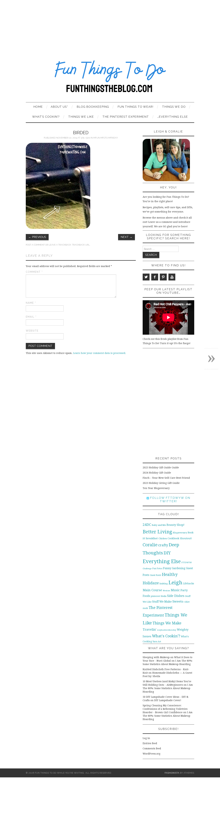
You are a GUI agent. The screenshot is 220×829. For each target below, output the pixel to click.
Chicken (162, 538)
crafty (163, 545)
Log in (146, 738)
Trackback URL (81, 244)
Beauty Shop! (175, 525)
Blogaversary (180, 532)
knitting (164, 583)
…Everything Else (172, 116)
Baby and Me (159, 525)
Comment (34, 271)
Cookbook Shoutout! (180, 538)
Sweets (177, 601)
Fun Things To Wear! (135, 106)
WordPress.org (151, 753)
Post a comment (35, 244)
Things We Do (174, 106)
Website (32, 330)
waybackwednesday (166, 630)
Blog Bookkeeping (93, 106)
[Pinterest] (163, 277)
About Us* (59, 106)
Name (31, 302)
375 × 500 (85, 137)
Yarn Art (157, 641)
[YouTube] (171, 277)
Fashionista (172, 773)
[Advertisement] (110, 26)
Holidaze (151, 583)
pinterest (155, 596)
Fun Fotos (157, 568)
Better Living (157, 531)
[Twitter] (146, 277)
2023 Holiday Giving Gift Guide (161, 483)
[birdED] (58, 185)
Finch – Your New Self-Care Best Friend (166, 477)
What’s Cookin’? (46, 116)
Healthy (170, 574)
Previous (37, 237)
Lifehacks (188, 583)
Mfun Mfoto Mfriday (105, 137)
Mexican (166, 590)
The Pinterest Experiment (125, 116)
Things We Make (166, 623)
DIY (167, 552)
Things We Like (81, 116)
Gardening (178, 568)
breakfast (152, 538)
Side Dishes (175, 596)
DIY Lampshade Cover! (167, 700)
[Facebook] (154, 277)
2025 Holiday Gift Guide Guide (161, 467)
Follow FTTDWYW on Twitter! (169, 499)
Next (126, 237)
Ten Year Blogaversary (156, 488)
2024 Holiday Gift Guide (157, 472)
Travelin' (149, 629)
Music (175, 590)
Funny (167, 568)
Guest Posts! (155, 575)
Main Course (152, 590)
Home (38, 106)
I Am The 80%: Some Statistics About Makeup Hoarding (168, 688)
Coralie (150, 544)
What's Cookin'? (166, 636)
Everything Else (162, 561)
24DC (147, 525)
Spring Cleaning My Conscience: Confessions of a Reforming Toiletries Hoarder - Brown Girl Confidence (165, 709)
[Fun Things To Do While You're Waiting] (110, 78)
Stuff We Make (162, 601)
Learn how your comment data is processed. (99, 353)
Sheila (163, 596)
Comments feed (152, 748)
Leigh (175, 583)
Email (31, 316)
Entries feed (150, 743)
